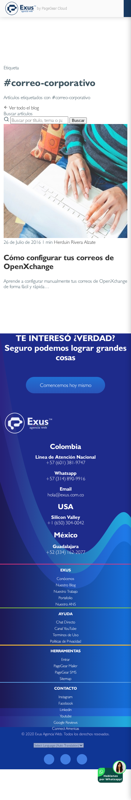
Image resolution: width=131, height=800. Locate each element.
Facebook (65, 703)
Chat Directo (65, 622)
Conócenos (65, 578)
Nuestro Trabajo (66, 591)
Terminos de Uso (66, 635)
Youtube (66, 716)
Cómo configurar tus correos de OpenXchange (59, 262)
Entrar (65, 659)
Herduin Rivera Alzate (75, 242)
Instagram (65, 697)
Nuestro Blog (66, 585)
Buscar (78, 120)
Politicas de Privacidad (65, 641)
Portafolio (65, 597)
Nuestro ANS (65, 604)
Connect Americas (65, 728)
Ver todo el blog (23, 108)
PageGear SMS (65, 672)
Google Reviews (66, 722)
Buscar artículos (18, 113)
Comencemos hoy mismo (65, 385)
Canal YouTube (65, 628)
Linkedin (66, 709)
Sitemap (65, 678)
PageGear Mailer (65, 666)
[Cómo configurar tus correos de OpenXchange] (65, 236)
